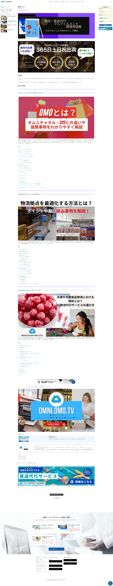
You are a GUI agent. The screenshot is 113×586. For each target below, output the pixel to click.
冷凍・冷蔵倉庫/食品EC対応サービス (41, 564)
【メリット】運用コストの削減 (25, 262)
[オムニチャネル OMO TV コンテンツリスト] (56, 410)
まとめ (20, 374)
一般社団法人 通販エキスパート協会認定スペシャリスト (72, 447)
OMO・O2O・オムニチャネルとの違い (26, 156)
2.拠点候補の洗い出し (23, 258)
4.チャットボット (23, 177)
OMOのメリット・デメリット (24, 158)
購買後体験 (72, 139)
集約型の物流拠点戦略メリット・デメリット (26, 260)
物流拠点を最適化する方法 (23, 249)
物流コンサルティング (23, 372)
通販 (35, 447)
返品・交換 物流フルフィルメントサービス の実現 (39, 243)
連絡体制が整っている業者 (24, 366)
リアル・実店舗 (44, 139)
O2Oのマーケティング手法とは (25, 152)
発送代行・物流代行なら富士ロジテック (56, 494)
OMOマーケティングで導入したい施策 (25, 170)
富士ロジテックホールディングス (55, 561)
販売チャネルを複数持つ (24, 166)
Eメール (101, 11)
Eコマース (34, 139)
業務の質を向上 (22, 347)
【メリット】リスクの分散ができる (25, 271)
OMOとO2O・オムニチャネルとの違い (25, 151)
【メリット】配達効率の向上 (24, 264)
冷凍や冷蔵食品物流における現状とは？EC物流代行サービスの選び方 (29, 290)
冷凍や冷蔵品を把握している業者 (25, 364)
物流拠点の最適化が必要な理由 (24, 253)
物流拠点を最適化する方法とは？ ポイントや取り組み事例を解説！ (29, 194)
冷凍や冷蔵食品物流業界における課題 (25, 357)
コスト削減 (22, 349)
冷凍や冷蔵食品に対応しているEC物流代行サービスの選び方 (28, 363)
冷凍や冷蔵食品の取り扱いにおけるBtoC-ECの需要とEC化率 (29, 353)
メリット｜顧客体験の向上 (24, 160)
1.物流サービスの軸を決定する (25, 256)
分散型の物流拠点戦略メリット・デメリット (26, 268)
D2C (22, 337)
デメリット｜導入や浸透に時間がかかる (26, 162)
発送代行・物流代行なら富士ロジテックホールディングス (56, 580)
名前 (101, 8)
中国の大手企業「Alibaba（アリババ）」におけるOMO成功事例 (30, 183)
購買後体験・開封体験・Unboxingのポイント (30, 339)
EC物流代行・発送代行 (46, 447)
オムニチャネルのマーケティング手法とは (27, 154)
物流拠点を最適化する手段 (23, 251)
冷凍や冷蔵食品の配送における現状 (24, 351)
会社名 (101, 14)
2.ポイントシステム (23, 173)
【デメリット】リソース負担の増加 (25, 273)
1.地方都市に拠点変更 (23, 277)
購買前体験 (67, 139)
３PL (28, 10)
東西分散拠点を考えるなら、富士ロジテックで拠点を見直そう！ (29, 283)
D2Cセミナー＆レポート (22, 459)
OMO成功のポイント (22, 164)
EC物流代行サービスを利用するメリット (25, 345)
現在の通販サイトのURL (103, 18)
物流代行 (20, 10)
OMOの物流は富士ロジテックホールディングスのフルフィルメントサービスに (31, 187)
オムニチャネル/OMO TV (22, 458)
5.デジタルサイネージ (23, 179)
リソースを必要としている (24, 360)
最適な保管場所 (22, 370)
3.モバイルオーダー (23, 175)
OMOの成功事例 (21, 181)
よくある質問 (70, 563)
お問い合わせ (9, 14)
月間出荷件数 (101, 21)
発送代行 (24, 10)
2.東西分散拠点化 (23, 279)
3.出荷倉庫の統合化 (23, 281)
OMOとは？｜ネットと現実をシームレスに (26, 149)
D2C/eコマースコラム (22, 455)
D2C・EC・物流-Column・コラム (55, 565)
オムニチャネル (82, 139)
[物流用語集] (56, 381)
